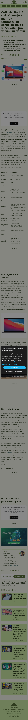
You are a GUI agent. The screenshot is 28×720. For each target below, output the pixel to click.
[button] (14, 364)
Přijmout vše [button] (14, 367)
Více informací (14, 362)
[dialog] (14, 360)
